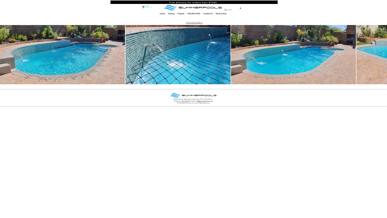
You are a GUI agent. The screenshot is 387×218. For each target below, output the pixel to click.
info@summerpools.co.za (204, 101)
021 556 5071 (186, 101)
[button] (228, 10)
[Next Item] (383, 55)
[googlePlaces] (240, 8)
